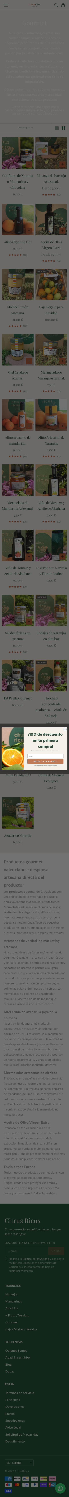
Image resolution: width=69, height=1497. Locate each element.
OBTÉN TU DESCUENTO (46, 761)
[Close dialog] (65, 729)
